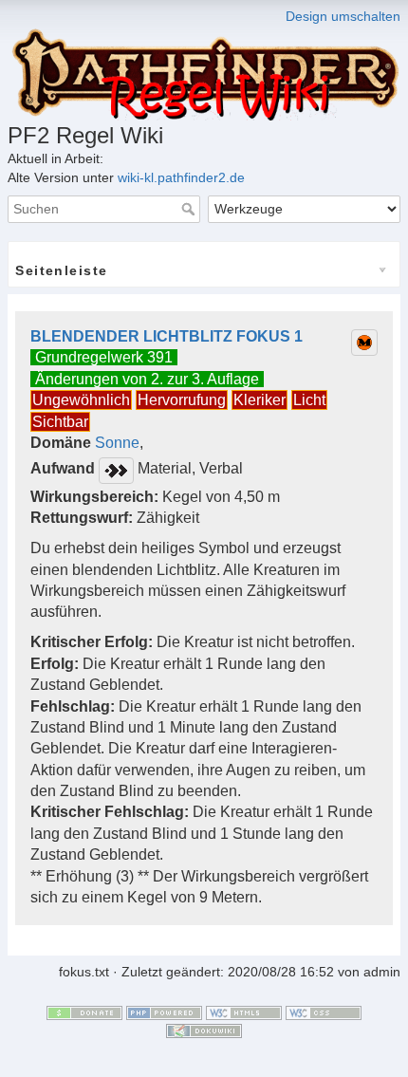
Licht (309, 400)
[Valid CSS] (324, 1011)
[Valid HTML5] (244, 1011)
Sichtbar (60, 422)
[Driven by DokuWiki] (204, 1030)
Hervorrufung (182, 400)
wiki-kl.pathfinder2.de (181, 177)
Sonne (117, 443)
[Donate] (84, 1011)
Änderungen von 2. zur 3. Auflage (147, 379)
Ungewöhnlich (81, 400)
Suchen (190, 208)
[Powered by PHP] (164, 1011)
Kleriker (259, 400)
